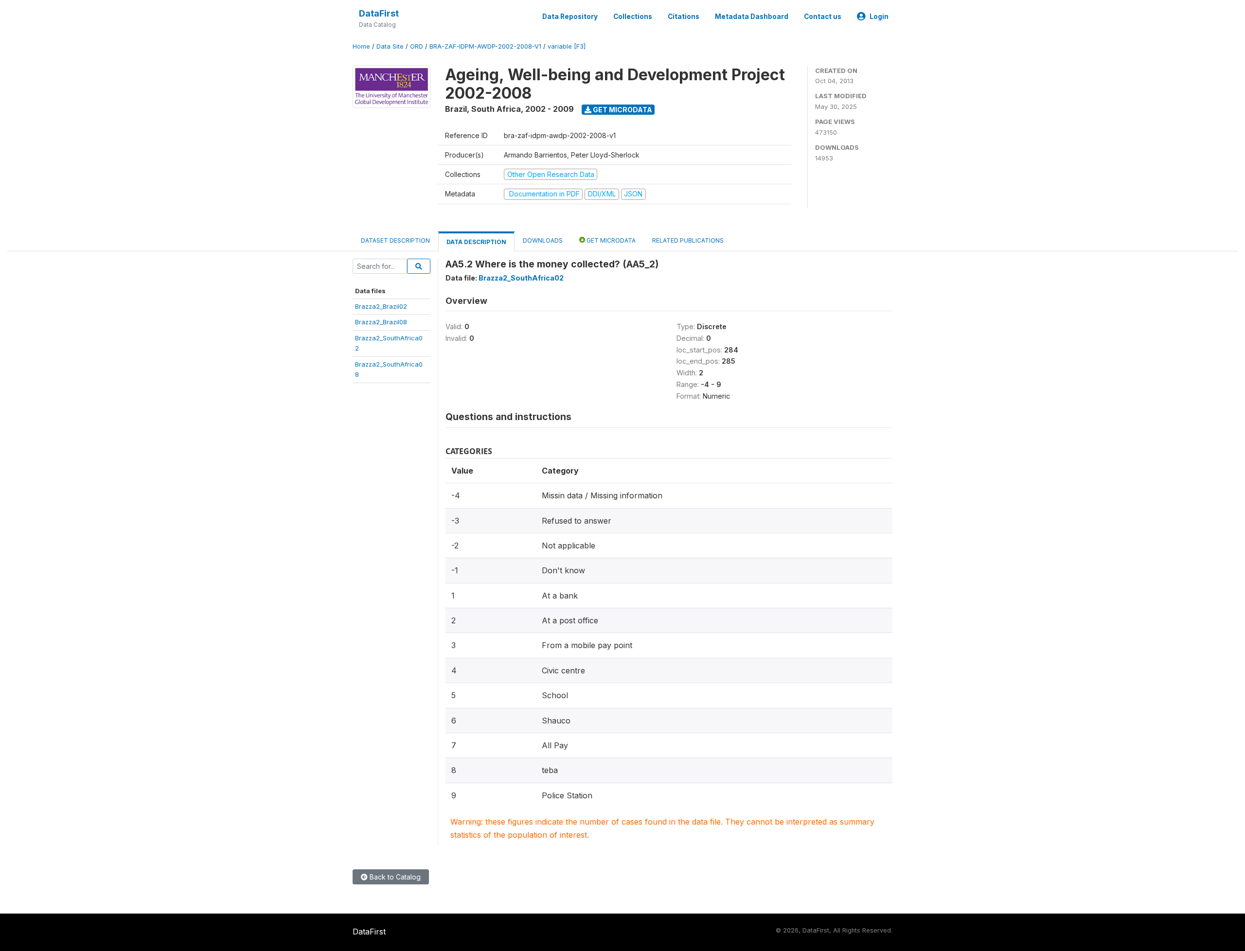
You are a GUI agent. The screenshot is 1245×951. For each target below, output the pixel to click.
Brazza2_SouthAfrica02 (521, 278)
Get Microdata (621, 110)
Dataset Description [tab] (395, 240)
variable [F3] (567, 46)
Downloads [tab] (543, 240)
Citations (683, 16)
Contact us (822, 16)
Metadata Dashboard (751, 16)
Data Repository (570, 16)
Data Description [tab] (476, 242)
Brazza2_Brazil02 (381, 306)
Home (361, 46)
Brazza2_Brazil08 (381, 322)
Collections (632, 16)
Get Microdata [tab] (610, 240)
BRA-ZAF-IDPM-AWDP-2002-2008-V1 (485, 46)
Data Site (390, 46)
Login (879, 16)
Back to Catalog (394, 877)
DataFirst (379, 13)
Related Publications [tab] (688, 240)
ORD (416, 46)
